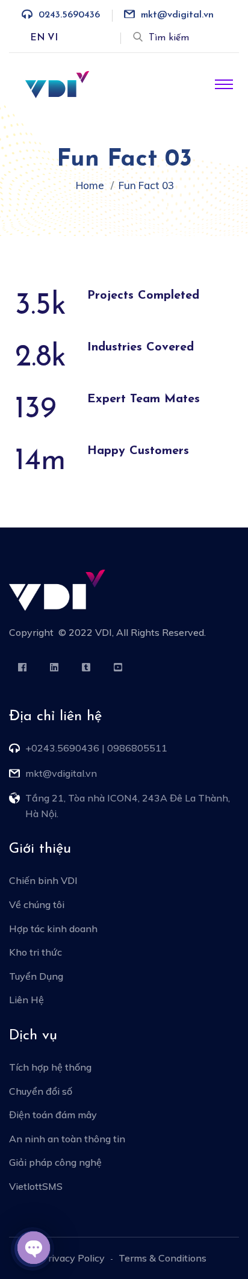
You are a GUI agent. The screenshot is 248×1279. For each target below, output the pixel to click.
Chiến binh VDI (43, 880)
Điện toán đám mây (53, 1115)
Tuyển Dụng (36, 976)
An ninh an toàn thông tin (67, 1139)
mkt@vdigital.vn (177, 15)
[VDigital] (57, 84)
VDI (103, 632)
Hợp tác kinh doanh (53, 929)
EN (37, 38)
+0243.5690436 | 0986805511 (96, 748)
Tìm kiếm (169, 38)
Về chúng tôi (36, 904)
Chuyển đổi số (40, 1091)
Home (92, 185)
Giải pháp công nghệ (55, 1162)
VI (53, 38)
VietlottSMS (36, 1186)
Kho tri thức (35, 952)
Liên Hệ (26, 1000)
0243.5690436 (69, 15)
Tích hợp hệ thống (50, 1067)
